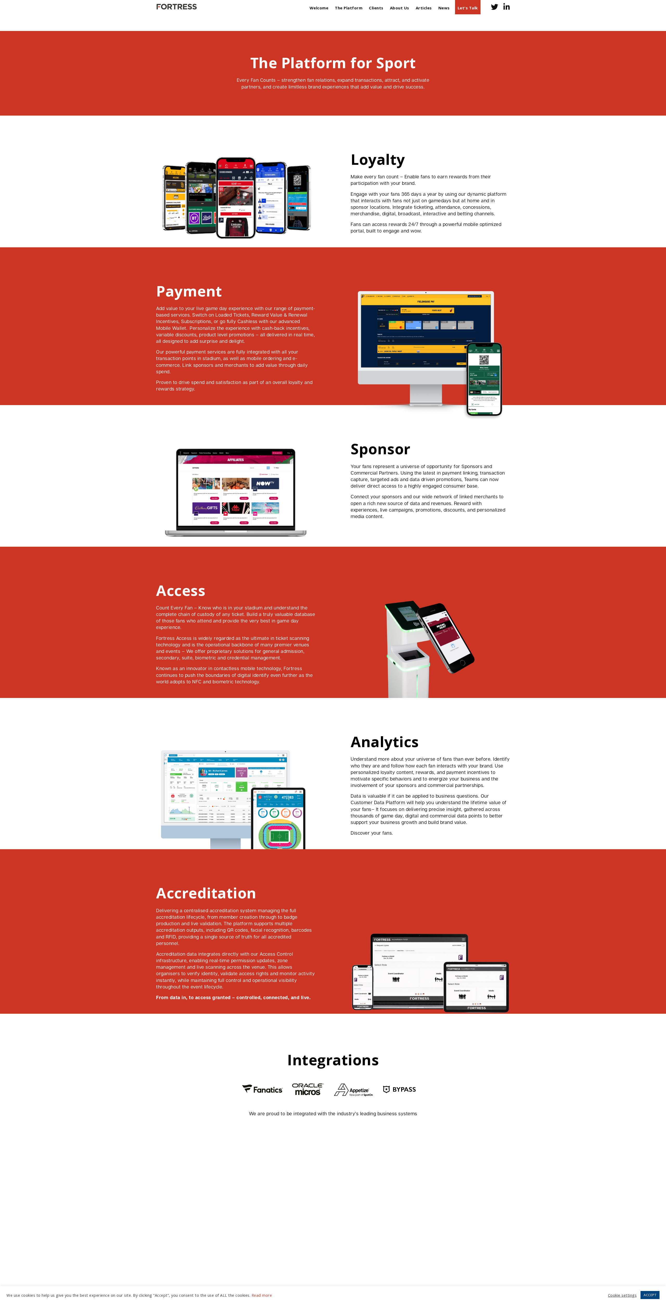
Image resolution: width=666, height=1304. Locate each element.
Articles (424, 7)
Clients (376, 7)
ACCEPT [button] (650, 1295)
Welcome (319, 7)
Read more (262, 1295)
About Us (399, 7)
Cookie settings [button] (622, 1295)
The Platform (348, 7)
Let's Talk (468, 7)
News (444, 7)
